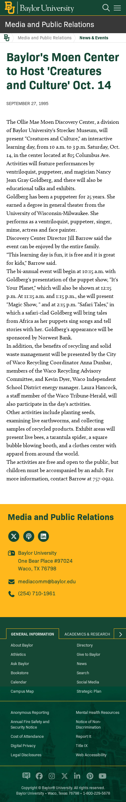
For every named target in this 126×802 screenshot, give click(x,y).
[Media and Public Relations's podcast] (29, 536)
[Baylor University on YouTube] (101, 778)
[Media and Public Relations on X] (14, 536)
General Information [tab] (32, 633)
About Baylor (22, 644)
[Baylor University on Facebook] (38, 778)
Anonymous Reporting (30, 712)
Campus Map (22, 691)
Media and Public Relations (49, 24)
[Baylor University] (39, 7)
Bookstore (19, 672)
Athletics (18, 654)
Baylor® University (57, 787)
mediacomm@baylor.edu (47, 581)
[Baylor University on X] (63, 778)
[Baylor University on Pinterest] (89, 778)
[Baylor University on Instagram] (50, 778)
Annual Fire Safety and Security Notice (30, 724)
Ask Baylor (20, 663)
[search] (103, 8)
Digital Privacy (23, 745)
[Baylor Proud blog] (25, 778)
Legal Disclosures (26, 754)
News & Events (94, 37)
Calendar (19, 681)
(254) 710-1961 (36, 593)
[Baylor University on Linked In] (76, 778)
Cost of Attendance (27, 736)
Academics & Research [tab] (87, 633)
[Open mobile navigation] (118, 8)
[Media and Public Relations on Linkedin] (43, 536)
